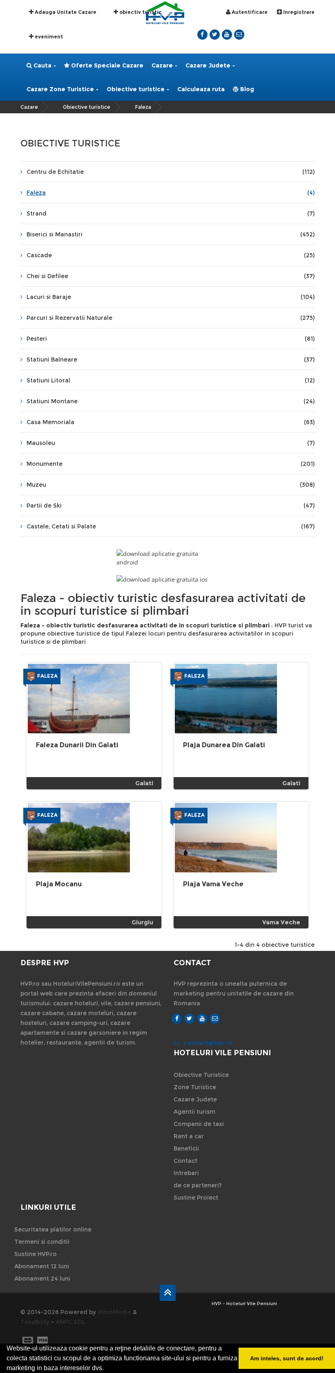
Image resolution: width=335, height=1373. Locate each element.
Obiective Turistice (201, 1075)
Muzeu (171, 484)
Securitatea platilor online (53, 1229)
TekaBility (34, 1322)
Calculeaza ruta (201, 89)
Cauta (41, 65)
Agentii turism (194, 1111)
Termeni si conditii (41, 1241)
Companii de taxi (199, 1124)
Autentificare (249, 12)
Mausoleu (171, 443)
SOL (79, 1322)
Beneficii (186, 1148)
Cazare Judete (207, 65)
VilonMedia (114, 1312)
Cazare (162, 65)
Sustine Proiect (196, 1197)
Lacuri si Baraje (171, 297)
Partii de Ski (171, 505)
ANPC (64, 1322)
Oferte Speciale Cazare (106, 65)
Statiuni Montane (171, 401)
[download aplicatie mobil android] (167, 557)
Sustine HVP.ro (35, 1254)
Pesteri (171, 338)
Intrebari (186, 1173)
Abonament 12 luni (41, 1266)
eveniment (48, 37)
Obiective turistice (136, 89)
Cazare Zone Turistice (60, 89)
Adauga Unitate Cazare (65, 12)
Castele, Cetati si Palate (171, 526)
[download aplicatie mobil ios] (167, 579)
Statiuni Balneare (171, 359)
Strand (171, 213)
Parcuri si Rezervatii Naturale (171, 317)
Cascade (171, 255)
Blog (246, 89)
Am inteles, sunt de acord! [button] (287, 1358)
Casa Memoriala (171, 422)
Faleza (143, 107)
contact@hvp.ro (207, 1043)
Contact (185, 1160)
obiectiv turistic (140, 12)
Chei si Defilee (171, 276)
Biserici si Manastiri (171, 234)
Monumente (171, 463)
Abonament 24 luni (42, 1278)
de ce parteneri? (198, 1185)
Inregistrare (298, 12)
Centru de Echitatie (171, 171)
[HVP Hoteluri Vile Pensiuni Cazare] (165, 12)
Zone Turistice (195, 1087)
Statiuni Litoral (171, 380)
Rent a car (189, 1136)
